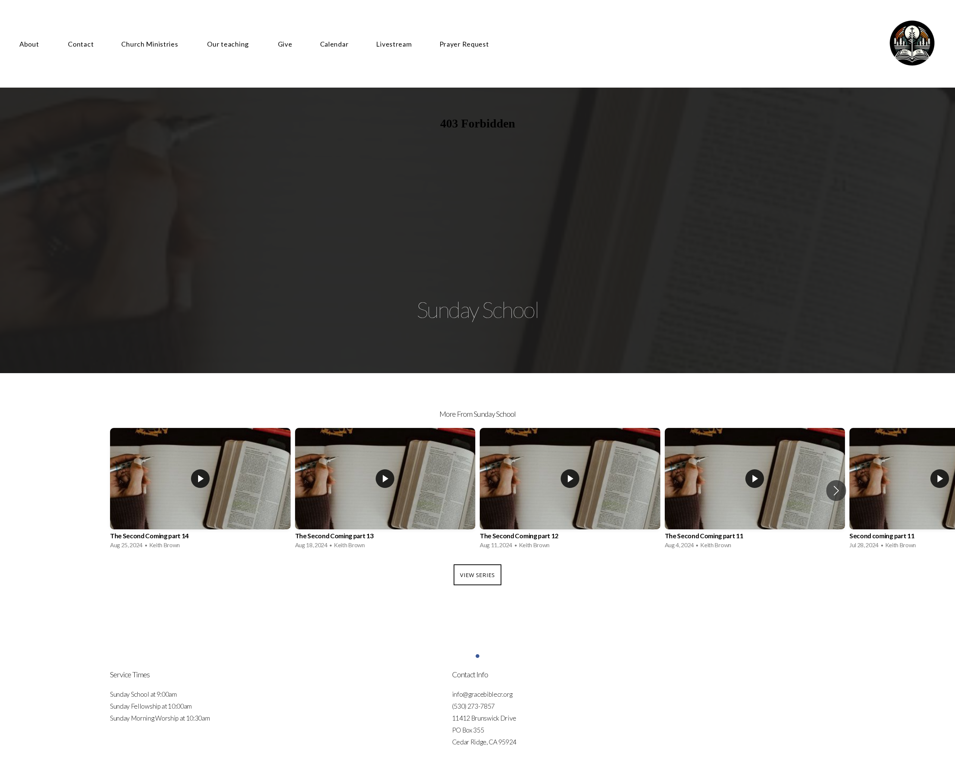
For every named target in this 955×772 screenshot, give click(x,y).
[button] (836, 490)
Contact (81, 44)
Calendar (334, 44)
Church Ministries (150, 44)
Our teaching (228, 44)
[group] (200, 490)
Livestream (393, 44)
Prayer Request (464, 44)
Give (285, 44)
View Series (477, 575)
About (29, 44)
